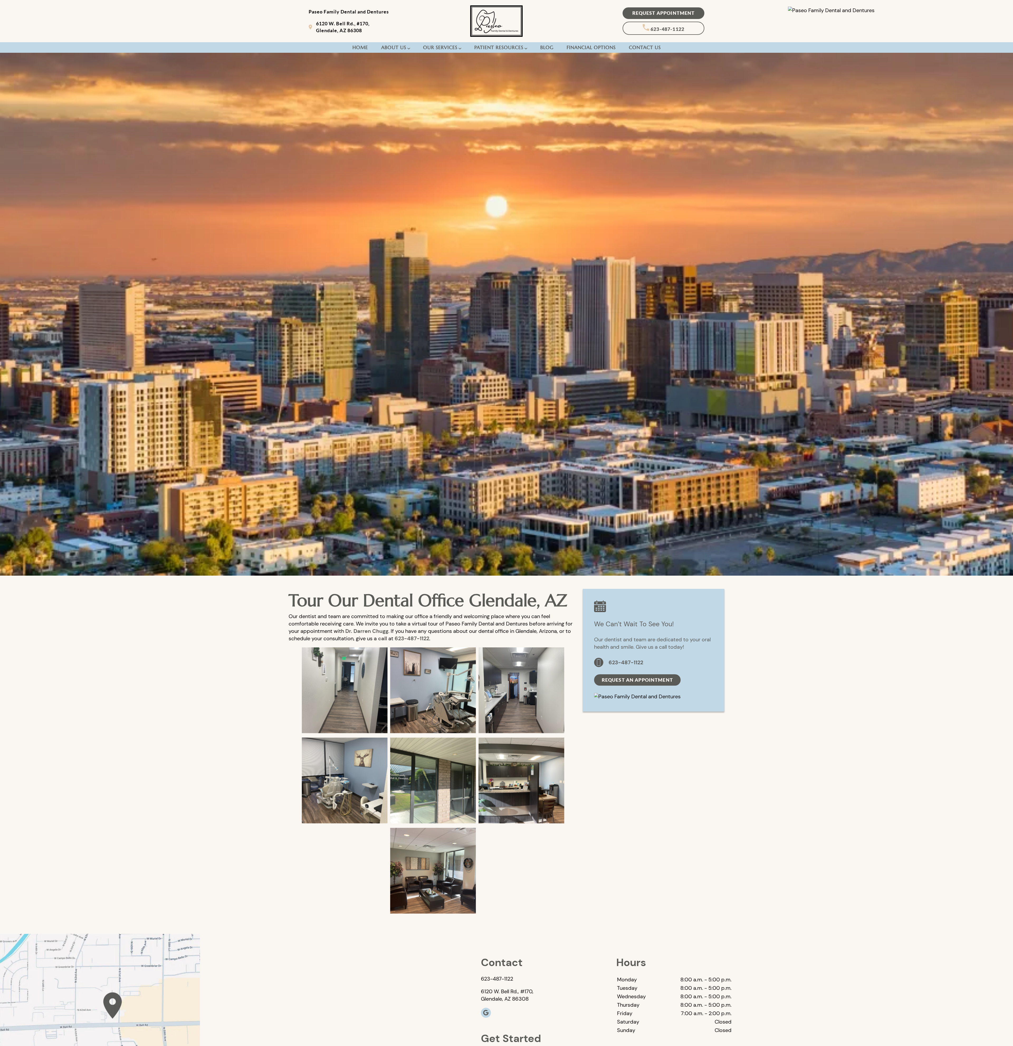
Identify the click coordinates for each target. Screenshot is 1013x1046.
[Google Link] (486, 1013)
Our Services (440, 47)
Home (360, 47)
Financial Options (591, 47)
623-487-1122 (666, 29)
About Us (393, 47)
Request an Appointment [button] (637, 680)
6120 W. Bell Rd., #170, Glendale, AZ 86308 (343, 27)
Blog (546, 47)
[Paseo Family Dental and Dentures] (831, 10)
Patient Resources (498, 47)
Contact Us (645, 47)
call (382, 638)
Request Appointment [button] (663, 13)
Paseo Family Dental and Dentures (349, 12)
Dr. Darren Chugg (366, 631)
